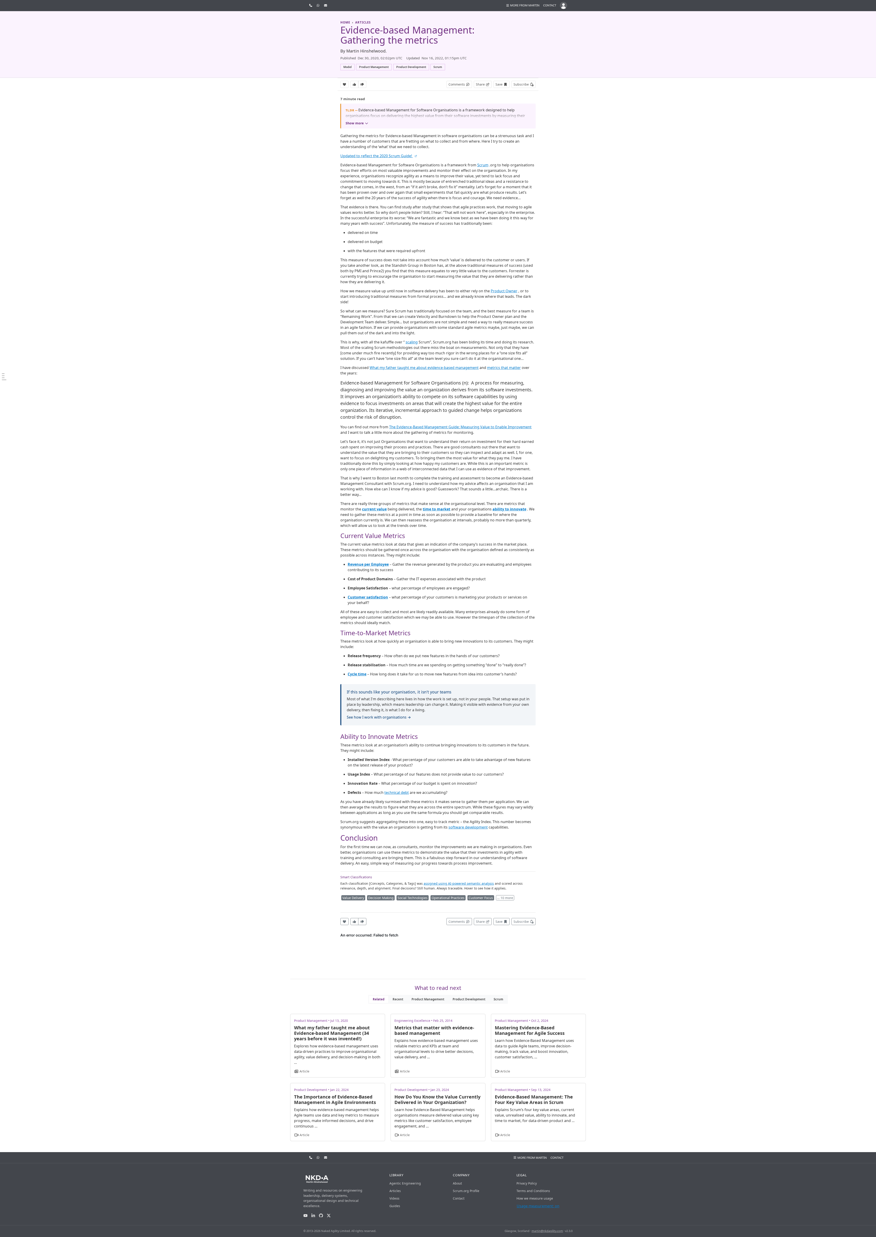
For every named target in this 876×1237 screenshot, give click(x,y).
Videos (394, 1198)
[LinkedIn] (313, 1216)
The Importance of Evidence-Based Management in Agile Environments (335, 1099)
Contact (549, 5)
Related (378, 999)
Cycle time (357, 674)
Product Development (469, 999)
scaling (412, 342)
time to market (436, 509)
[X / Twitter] (329, 1216)
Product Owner (504, 290)
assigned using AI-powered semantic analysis (459, 883)
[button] (523, 5)
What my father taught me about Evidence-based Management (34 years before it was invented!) (332, 1033)
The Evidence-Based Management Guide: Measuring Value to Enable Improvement (460, 426)
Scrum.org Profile (466, 1191)
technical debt (396, 792)
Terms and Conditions (533, 1191)
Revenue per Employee (368, 564)
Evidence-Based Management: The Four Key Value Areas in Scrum (534, 1099)
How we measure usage (534, 1198)
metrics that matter (504, 367)
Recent (398, 999)
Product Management (428, 999)
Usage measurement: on (538, 1205)
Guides (394, 1206)
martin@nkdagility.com (547, 1231)
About (457, 1183)
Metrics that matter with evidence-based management (434, 1030)
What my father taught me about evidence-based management (424, 367)
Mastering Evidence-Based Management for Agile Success (530, 1030)
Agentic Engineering (405, 1183)
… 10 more (505, 898)
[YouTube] (305, 1216)
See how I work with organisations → (379, 717)
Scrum (482, 164)
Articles (395, 1191)
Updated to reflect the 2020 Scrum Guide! (376, 155)
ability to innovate (509, 509)
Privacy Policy (526, 1183)
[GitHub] (321, 1216)
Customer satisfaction (368, 597)
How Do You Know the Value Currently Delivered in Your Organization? (437, 1099)
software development (468, 827)
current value (374, 509)
